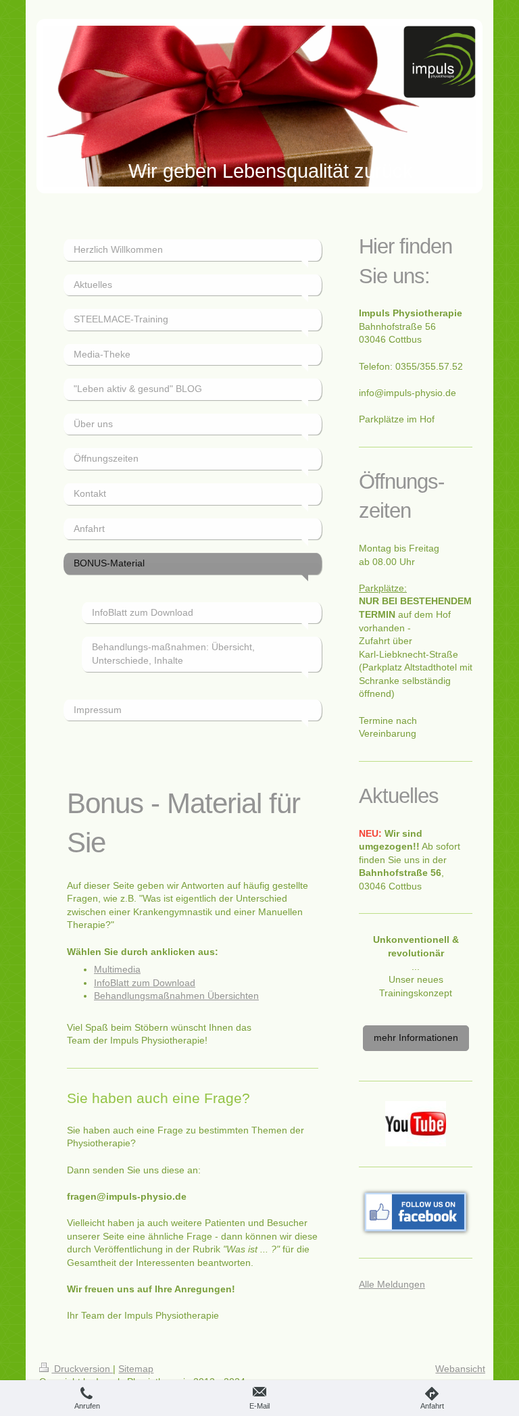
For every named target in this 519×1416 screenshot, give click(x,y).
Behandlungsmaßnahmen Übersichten (176, 995)
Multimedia (117, 969)
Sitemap (135, 1368)
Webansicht (460, 1368)
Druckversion (82, 1368)
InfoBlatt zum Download (144, 982)
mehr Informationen (416, 1037)
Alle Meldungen (392, 1284)
